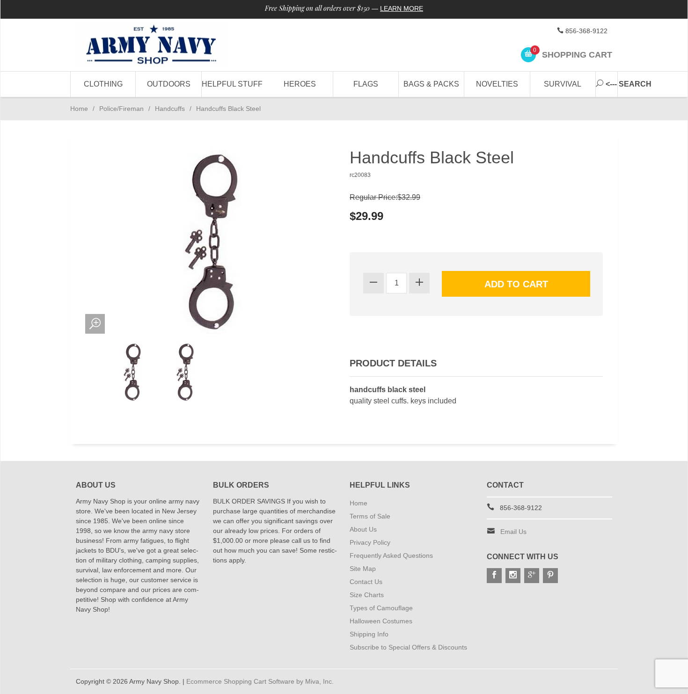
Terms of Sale (370, 516)
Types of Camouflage (381, 608)
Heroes (300, 84)
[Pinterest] (550, 575)
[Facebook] (494, 575)
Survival (562, 84)
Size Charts (367, 595)
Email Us (513, 531)
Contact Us (366, 581)
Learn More (401, 8)
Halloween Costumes (381, 621)
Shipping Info (369, 634)
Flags (365, 84)
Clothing (103, 84)
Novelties (497, 84)
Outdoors (168, 84)
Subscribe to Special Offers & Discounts (408, 647)
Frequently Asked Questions (391, 555)
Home (79, 108)
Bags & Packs (431, 84)
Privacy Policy (370, 542)
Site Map (363, 568)
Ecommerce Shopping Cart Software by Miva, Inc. (260, 681)
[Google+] (531, 575)
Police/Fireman (121, 108)
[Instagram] (512, 575)
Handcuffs (170, 108)
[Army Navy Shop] (161, 45)
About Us (363, 529)
